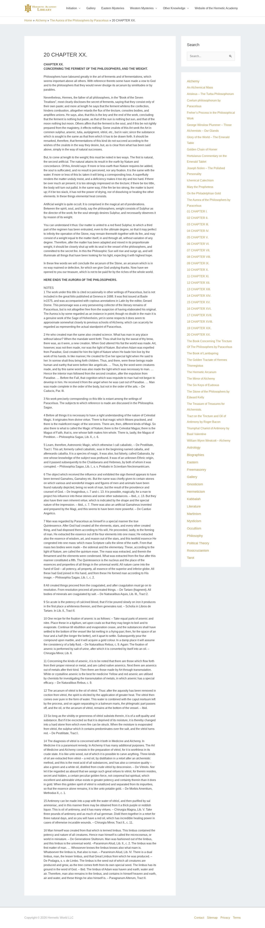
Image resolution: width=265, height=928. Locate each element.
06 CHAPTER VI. (198, 243)
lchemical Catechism (200, 180)
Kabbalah (194, 499)
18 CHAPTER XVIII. (200, 321)
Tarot (190, 558)
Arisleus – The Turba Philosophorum (210, 93)
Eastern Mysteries (112, 8)
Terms (237, 917)
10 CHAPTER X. (198, 269)
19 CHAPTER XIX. (199, 328)
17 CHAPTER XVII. (199, 315)
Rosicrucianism (198, 550)
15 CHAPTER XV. (198, 302)
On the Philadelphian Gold (204, 193)
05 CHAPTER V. (197, 237)
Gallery (91, 8)
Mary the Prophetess (200, 186)
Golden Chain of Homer (202, 149)
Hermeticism (196, 491)
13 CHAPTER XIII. (199, 289)
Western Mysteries (142, 8)
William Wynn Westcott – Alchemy (208, 440)
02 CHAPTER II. (197, 217)
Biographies (195, 455)
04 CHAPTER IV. (198, 230)
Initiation (71, 8)
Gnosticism (195, 484)
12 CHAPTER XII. (198, 282)
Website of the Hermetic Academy (216, 8)
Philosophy (195, 536)
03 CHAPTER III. (198, 224)
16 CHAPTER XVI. (199, 308)
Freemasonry (196, 469)
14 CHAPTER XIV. (199, 295)
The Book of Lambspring (202, 353)
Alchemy (193, 81)
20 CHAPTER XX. (199, 334)
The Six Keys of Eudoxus (203, 385)
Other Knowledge (174, 8)
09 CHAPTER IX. (198, 263)
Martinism (194, 514)
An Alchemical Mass (200, 87)
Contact (199, 917)
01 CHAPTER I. (197, 211)
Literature (194, 506)
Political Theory (198, 543)
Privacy (225, 917)
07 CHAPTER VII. (198, 250)
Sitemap (212, 917)
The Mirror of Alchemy (201, 378)
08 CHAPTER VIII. (199, 256)
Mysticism (194, 521)
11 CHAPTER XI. (198, 276)
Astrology (193, 447)
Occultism (194, 528)
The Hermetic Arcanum (201, 372)
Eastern (192, 462)
